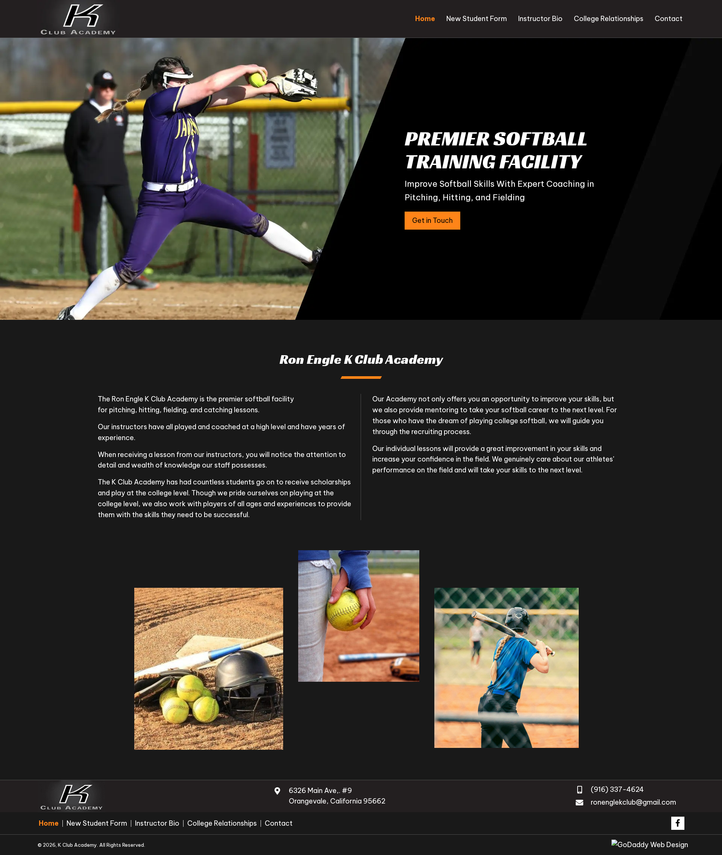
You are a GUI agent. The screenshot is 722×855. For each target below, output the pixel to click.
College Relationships (222, 823)
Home (49, 823)
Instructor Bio (157, 823)
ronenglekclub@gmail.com (633, 802)
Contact (279, 823)
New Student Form (97, 823)
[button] (432, 221)
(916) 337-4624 (617, 789)
